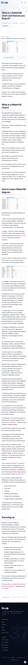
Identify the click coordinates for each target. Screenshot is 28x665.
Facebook (6, 639)
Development (5, 25)
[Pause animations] (25, 662)
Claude (24, 597)
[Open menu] (25, 2)
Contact (3, 630)
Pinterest (6, 647)
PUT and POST (11, 422)
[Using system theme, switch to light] (22, 2)
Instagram (6, 645)
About (3, 622)
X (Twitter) (6, 642)
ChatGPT (19, 597)
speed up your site (17, 474)
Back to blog (6, 597)
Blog (7, 36)
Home (3, 36)
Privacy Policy (5, 632)
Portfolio (4, 624)
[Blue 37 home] (4, 2)
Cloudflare (14, 463)
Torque (6, 588)
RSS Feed (6, 650)
